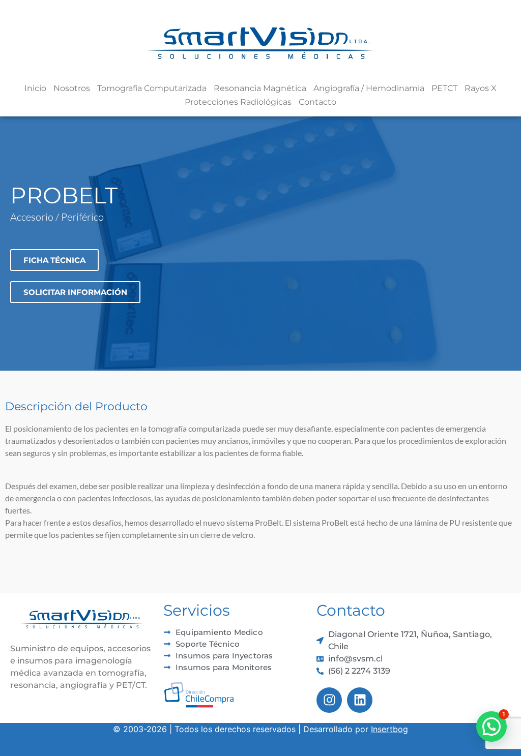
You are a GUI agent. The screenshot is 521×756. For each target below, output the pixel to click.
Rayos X (481, 88)
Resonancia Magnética (260, 88)
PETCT (444, 88)
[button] (491, 726)
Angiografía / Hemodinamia (368, 88)
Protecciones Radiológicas (238, 102)
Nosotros (71, 88)
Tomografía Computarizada (152, 88)
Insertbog (389, 729)
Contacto (317, 102)
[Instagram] (329, 700)
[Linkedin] (359, 700)
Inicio (35, 88)
